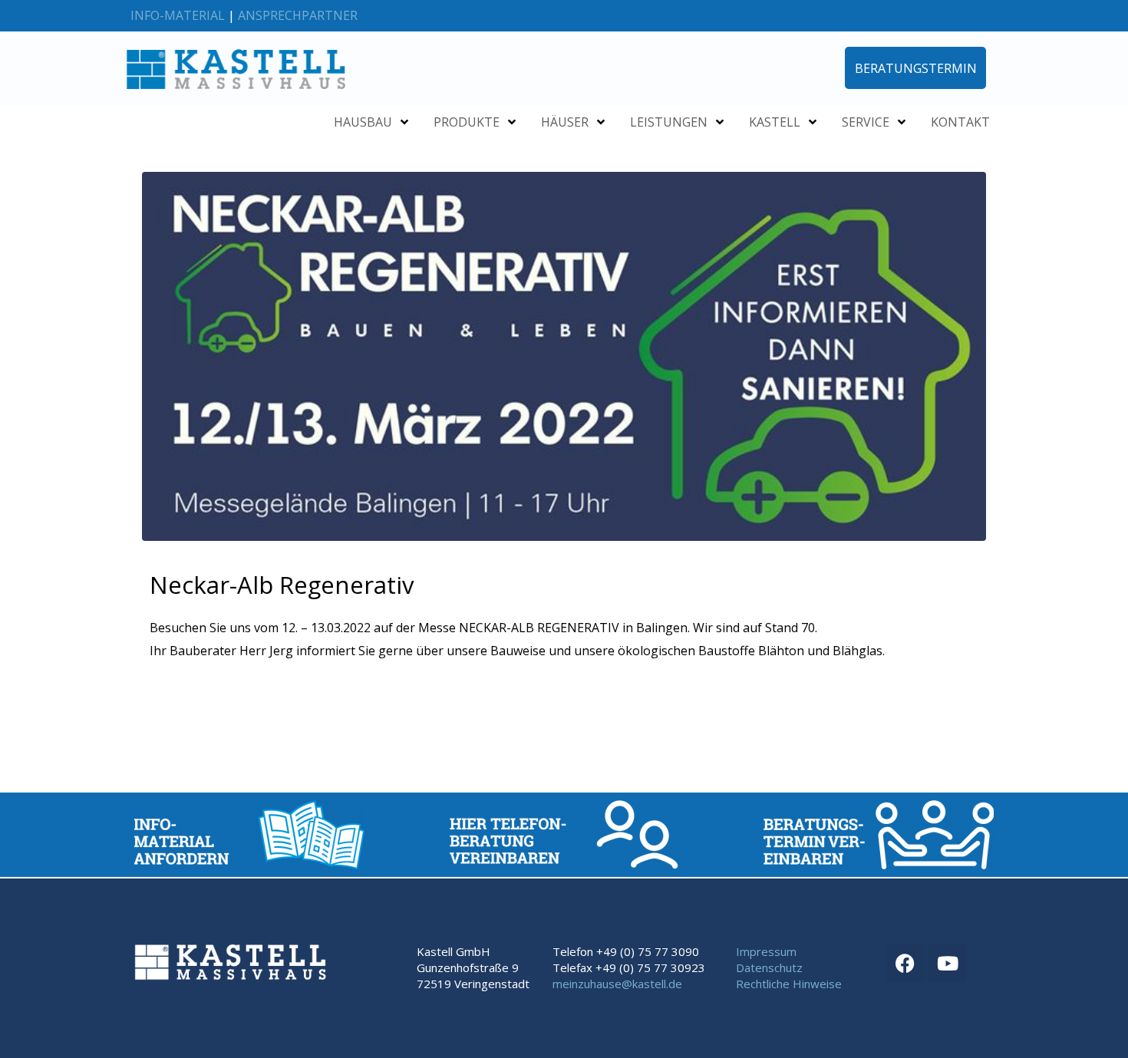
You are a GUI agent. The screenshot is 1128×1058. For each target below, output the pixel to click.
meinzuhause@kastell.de (617, 983)
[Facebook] (905, 963)
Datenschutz (769, 967)
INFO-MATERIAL (177, 15)
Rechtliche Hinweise (789, 983)
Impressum (766, 951)
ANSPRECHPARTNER (298, 15)
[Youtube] (947, 963)
